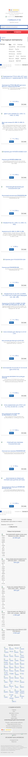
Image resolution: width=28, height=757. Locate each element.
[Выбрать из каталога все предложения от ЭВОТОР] (14, 701)
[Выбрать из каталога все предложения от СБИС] (6, 696)
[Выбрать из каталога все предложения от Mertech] (6, 666)
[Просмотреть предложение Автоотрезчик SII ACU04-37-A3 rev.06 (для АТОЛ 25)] (14, 368)
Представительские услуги (14, 724)
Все (10, 44)
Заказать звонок (14, 22)
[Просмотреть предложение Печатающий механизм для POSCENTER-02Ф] (14, 187)
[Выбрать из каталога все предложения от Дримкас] (22, 681)
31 (2, 67)
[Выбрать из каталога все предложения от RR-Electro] (6, 674)
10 (6, 66)
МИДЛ (17, 58)
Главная (3, 37)
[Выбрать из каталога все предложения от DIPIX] (21, 651)
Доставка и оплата (14, 713)
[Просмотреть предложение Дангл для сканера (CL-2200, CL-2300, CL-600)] (14, 114)
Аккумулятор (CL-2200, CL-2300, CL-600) (13, 231)
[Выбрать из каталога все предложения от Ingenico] (11, 663)
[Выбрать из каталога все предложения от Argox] (6, 648)
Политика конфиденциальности (14, 725)
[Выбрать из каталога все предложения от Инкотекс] (6, 686)
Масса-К (11, 58)
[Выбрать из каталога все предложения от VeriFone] (6, 677)
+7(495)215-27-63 (14, 20)
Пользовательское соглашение (14, 727)
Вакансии (14, 741)
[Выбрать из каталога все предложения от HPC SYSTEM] (6, 663)
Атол (17, 56)
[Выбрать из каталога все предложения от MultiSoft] (11, 666)
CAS (14, 44)
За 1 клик (23, 104)
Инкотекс (23, 56)
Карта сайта (14, 718)
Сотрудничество (14, 740)
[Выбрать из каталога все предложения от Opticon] (22, 666)
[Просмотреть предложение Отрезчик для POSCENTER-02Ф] (14, 259)
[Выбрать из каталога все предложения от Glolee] (11, 659)
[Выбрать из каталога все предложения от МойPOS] (6, 691)
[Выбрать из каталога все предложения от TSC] (22, 674)
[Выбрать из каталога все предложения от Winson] (16, 677)
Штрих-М (11, 61)
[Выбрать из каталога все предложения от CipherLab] (6, 651)
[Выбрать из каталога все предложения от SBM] (11, 674)
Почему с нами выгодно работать (14, 722)
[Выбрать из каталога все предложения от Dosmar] (16, 655)
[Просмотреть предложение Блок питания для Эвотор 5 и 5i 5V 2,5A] (14, 332)
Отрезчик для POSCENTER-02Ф (10, 267)
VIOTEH (19, 54)
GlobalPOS (12, 47)
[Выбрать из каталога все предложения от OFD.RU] (16, 666)
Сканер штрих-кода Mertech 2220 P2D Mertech (16, 630)
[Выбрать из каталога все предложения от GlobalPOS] (6, 659)
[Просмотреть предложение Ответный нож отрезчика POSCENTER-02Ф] (14, 443)
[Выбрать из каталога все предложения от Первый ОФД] (16, 691)
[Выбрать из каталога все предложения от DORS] (11, 655)
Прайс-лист (14, 714)
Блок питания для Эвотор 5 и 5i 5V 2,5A (13, 340)
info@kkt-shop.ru (19, 16)
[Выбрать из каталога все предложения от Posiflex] (16, 670)
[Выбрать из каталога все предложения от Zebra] (6, 681)
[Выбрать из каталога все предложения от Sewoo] (16, 673)
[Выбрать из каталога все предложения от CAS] (17, 648)
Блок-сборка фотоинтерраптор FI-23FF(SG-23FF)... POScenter (16, 559)
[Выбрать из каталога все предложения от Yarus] (22, 677)
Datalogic (20, 44)
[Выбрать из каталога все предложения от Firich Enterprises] (22, 655)
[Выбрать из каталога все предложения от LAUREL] (16, 663)
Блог (14, 711)
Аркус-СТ (11, 56)
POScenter (12, 51)
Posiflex (19, 51)
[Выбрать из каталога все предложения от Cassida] (22, 648)
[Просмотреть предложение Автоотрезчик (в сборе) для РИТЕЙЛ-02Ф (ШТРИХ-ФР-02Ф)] (14, 479)
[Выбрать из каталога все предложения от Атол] (16, 681)
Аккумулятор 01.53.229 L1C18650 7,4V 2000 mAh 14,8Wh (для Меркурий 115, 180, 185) (13, 304)
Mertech (11, 49)
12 (10, 66)
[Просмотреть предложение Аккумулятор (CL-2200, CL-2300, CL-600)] (14, 223)
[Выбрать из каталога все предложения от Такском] (16, 696)
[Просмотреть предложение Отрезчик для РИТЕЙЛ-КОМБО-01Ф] (14, 151)
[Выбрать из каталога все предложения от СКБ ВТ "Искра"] (11, 696)
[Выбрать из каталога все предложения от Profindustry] (22, 670)
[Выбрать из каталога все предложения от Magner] (22, 663)
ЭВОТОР (18, 61)
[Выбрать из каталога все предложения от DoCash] (6, 655)
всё (5, 67)
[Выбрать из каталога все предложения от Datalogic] (16, 651)
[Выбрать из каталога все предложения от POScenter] (11, 670)
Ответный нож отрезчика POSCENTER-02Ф (13, 451)
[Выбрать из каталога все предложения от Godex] (16, 659)
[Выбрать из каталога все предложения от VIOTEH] (11, 677)
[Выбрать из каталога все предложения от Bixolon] (11, 648)
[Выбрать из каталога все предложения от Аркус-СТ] (11, 681)
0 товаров (17, 32)
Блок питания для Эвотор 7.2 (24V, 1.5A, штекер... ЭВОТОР (16, 612)
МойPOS (23, 58)
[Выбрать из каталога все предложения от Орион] (11, 691)
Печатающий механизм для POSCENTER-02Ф (14, 195)
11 (8, 66)
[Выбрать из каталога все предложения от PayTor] (6, 670)
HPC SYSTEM (21, 47)
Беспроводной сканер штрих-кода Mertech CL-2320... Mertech (16, 535)
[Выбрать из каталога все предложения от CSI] (11, 651)
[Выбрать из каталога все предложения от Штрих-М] (22, 696)
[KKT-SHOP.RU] (14, 4)
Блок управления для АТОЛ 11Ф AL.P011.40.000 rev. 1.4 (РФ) (11, 414)
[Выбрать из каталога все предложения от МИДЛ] (22, 686)
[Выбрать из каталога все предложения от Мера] (16, 686)
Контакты (14, 716)
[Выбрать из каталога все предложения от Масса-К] (11, 686)
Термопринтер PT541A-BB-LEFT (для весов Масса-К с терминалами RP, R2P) (14, 85)
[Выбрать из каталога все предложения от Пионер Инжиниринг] (22, 691)
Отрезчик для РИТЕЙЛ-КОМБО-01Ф (11, 159)
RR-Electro (12, 54)
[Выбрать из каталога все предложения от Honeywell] (22, 659)
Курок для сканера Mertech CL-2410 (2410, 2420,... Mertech (16, 587)
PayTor (17, 49)
